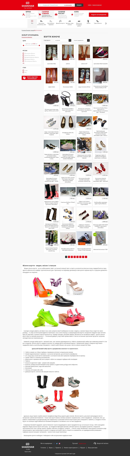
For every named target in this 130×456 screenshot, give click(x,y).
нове (26, 70)
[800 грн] (68, 52)
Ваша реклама (92, 447)
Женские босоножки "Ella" (100, 249)
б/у (25, 72)
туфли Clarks (51, 87)
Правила (58, 447)
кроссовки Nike (51, 63)
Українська (82, 443)
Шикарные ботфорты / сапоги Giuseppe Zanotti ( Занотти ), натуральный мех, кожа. (51, 226)
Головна (43, 447)
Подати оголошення (98, 15)
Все (32, 23)
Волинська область (30, 55)
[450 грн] (84, 52)
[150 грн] (68, 75)
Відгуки (82, 447)
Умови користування (71, 447)
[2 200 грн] (84, 191)
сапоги (68, 63)
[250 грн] (51, 75)
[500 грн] (68, 122)
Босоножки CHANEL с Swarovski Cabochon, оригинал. (68, 110)
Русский (75, 443)
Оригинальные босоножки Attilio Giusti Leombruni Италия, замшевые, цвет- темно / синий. (100, 134)
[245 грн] (100, 238)
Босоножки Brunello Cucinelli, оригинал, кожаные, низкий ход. (84, 180)
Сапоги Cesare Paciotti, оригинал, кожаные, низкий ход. (51, 249)
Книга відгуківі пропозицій (32, 77)
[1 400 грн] (51, 238)
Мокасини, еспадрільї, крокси (79, 25)
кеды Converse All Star (84, 87)
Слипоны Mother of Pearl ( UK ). (68, 202)
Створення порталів (60, 453)
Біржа (51, 447)
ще (23, 63)
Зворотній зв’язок (102, 443)
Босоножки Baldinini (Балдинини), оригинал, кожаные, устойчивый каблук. (67, 226)
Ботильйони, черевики (51, 24)
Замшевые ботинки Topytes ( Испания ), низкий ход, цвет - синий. (51, 180)
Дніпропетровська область (32, 57)
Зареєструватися (97, 5)
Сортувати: (47, 40)
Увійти (89, 5)
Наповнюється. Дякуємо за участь (47, 14)
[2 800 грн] (100, 215)
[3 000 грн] (100, 99)
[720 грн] (84, 238)
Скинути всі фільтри (27, 37)
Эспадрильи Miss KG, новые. (68, 133)
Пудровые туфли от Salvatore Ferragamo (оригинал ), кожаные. (101, 156)
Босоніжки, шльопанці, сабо (41, 24)
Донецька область (29, 59)
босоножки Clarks (68, 87)
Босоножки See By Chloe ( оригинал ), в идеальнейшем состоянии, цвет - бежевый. (100, 110)
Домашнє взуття (60, 23)
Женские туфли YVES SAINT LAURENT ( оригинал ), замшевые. (100, 226)
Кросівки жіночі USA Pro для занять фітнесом (67, 249)
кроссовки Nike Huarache (101, 63)
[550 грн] (100, 52)
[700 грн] (68, 191)
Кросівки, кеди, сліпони (70, 24)
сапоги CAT (84, 63)
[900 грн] (100, 75)
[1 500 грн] (51, 99)
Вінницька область (30, 53)
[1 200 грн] (100, 145)
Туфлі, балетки (98, 23)
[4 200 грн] (84, 99)
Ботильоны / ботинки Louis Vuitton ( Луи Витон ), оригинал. (84, 110)
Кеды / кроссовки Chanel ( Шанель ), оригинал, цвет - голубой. (51, 133)
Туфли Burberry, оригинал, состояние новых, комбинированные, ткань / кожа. (51, 156)
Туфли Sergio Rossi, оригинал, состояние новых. (84, 133)
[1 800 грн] (84, 122)
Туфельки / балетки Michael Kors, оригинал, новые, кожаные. (84, 226)
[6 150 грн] (68, 99)
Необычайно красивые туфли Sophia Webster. (100, 202)
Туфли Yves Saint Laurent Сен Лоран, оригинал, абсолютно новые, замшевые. (68, 180)
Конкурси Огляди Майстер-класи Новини (79, 14)
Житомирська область (31, 61)
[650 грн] (68, 145)
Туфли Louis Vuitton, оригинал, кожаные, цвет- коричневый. (84, 203)
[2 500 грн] (51, 191)
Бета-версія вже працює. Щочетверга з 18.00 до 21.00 (31, 14)
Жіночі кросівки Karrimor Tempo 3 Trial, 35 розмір (84, 249)
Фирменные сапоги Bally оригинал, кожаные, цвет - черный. (84, 156)
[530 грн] (68, 238)
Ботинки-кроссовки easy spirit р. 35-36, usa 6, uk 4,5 (51, 110)
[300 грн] (51, 52)
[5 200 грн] (52, 215)
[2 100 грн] (100, 122)
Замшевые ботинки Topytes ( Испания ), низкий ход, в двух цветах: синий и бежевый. (68, 156)
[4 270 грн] (51, 122)
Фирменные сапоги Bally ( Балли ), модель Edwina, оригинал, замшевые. (51, 203)
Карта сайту (28, 451)
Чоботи (88, 23)
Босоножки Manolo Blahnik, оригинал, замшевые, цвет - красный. (100, 180)
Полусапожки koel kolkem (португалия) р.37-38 (101, 86)
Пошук (79, 5)
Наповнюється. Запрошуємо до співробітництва (62, 15)
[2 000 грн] (51, 145)
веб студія (72, 453)
